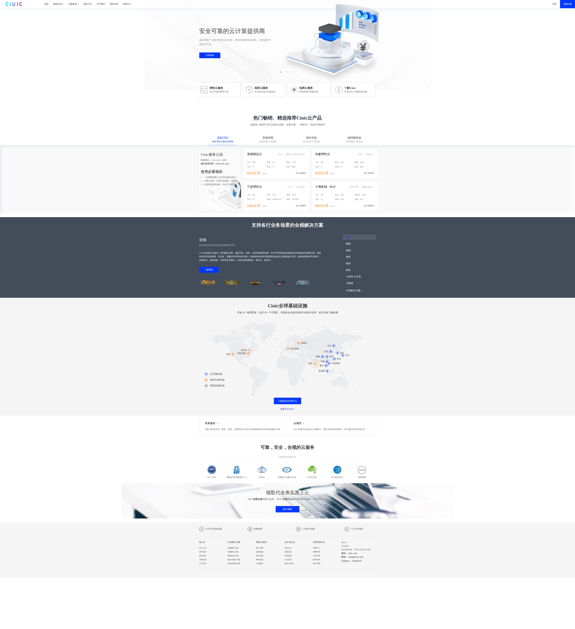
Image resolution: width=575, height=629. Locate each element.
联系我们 (288, 552)
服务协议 (202, 556)
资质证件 (202, 552)
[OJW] (13, 3)
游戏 (348, 237)
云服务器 (72, 4)
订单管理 (316, 556)
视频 (348, 243)
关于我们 (101, 4)
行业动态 (288, 560)
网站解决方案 (233, 556)
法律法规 (202, 560)
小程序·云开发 (353, 276)
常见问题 (259, 556)
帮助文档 (114, 4)
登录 (555, 4)
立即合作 (288, 548)
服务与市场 (289, 563)
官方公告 (202, 548)
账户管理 (316, 563)
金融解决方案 (233, 548)
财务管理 (316, 560)
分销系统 (288, 556)
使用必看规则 (211, 172)
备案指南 (259, 552)
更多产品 (88, 4)
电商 (348, 263)
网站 (348, 257)
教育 (348, 270)
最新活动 (57, 4)
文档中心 (287, 499)
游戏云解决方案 (234, 563)
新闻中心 (127, 4)
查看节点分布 (286, 409)
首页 (46, 4)
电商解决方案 (233, 552)
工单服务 (259, 563)
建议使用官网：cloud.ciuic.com (215, 164)
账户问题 (259, 548)
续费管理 (316, 552)
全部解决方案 (353, 290)
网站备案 (259, 560)
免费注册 (567, 4)
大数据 (349, 283)
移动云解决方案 (234, 560)
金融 (348, 250)
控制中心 (316, 548)
